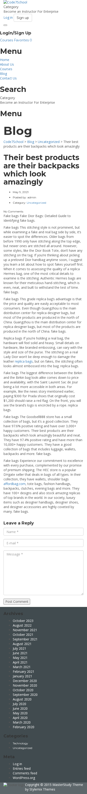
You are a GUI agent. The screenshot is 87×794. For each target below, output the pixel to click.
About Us (7, 64)
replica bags (24, 361)
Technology (20, 743)
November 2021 (25, 630)
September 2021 (25, 639)
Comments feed (25, 773)
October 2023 (23, 620)
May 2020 (20, 713)
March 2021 (22, 667)
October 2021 (23, 634)
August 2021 (22, 644)
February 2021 (23, 671)
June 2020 (20, 708)
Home (4, 60)
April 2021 (20, 662)
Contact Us (8, 78)
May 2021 (20, 657)
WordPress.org (24, 778)
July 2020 (19, 704)
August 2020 (22, 699)
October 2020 (23, 690)
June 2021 (20, 653)
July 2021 (19, 648)
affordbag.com (14, 484)
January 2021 (22, 676)
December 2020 (25, 681)
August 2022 (22, 625)
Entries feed (22, 768)
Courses (7, 40)
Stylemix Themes (42, 789)
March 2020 (22, 722)
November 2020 (25, 685)
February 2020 (23, 727)
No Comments (13, 211)
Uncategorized (22, 748)
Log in (17, 764)
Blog (3, 73)
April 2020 (20, 717)
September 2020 (25, 694)
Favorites (23, 40)
